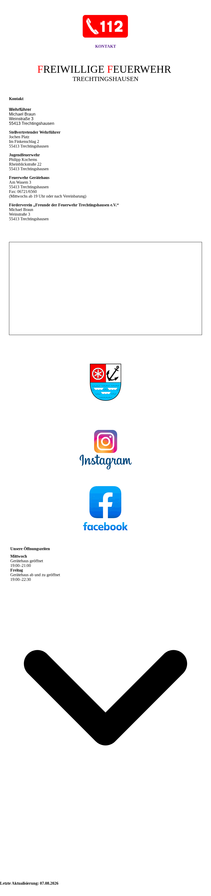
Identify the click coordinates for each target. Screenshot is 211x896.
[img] (105, 27)
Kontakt (105, 46)
